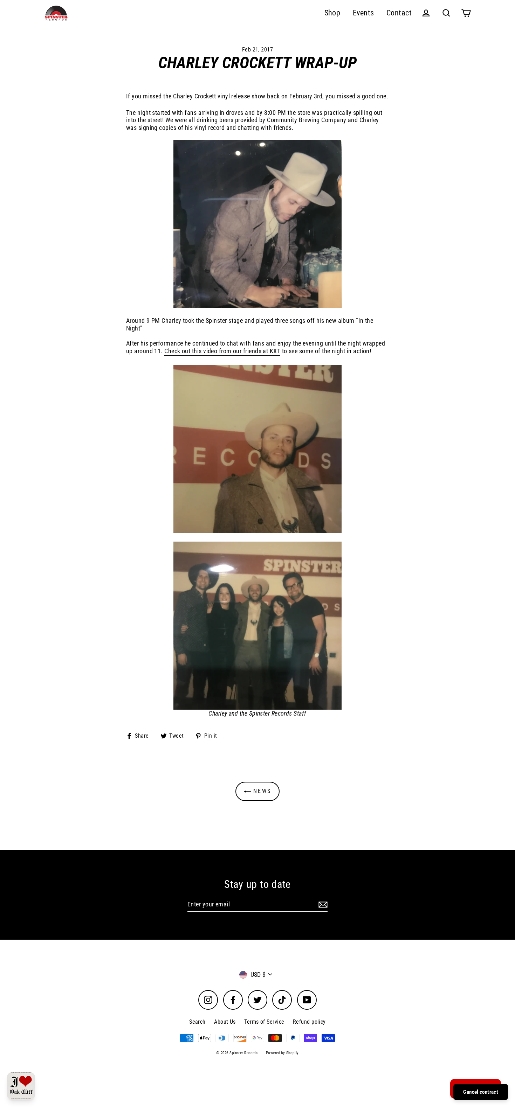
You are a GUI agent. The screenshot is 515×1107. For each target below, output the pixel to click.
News (261, 791)
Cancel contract (480, 1092)
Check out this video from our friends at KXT (222, 351)
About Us (225, 1021)
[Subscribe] (322, 905)
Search (197, 1021)
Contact (399, 12)
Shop (332, 12)
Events (363, 12)
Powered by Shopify (282, 1053)
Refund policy (309, 1021)
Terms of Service (264, 1021)
